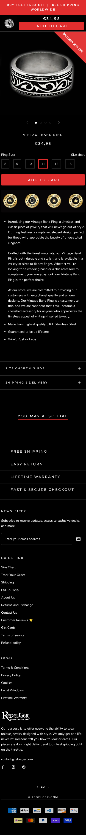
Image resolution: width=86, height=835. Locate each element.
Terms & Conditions (15, 668)
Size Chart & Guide (25, 368)
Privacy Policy (11, 675)
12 (56, 164)
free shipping (29, 451)
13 (70, 164)
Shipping (7, 582)
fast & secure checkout (42, 489)
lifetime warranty (36, 477)
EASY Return (27, 464)
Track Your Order (13, 575)
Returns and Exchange (17, 605)
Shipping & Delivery (27, 382)
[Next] (59, 122)
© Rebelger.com (43, 797)
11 (43, 164)
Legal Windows (12, 690)
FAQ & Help (10, 590)
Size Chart (8, 567)
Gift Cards (8, 628)
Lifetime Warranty (14, 698)
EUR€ (41, 787)
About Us (8, 597)
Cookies (6, 683)
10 (30, 164)
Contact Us (9, 612)
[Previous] (27, 122)
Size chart (78, 155)
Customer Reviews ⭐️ (17, 620)
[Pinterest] (23, 766)
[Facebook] (2, 766)
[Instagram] (13, 766)
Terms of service (12, 635)
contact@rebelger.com (17, 759)
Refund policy (11, 643)
